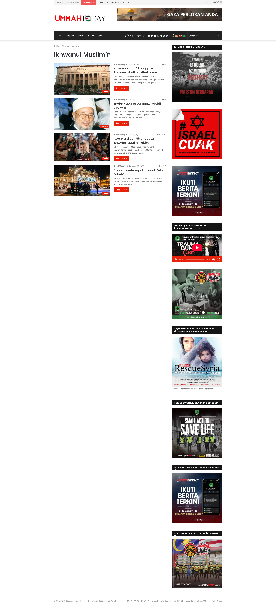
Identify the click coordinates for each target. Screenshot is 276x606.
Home (58, 36)
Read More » (121, 88)
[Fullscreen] (218, 259)
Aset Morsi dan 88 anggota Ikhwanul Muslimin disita (134, 141)
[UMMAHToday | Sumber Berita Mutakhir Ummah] (80, 18)
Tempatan (69, 36)
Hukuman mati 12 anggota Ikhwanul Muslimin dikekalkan (135, 70)
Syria (80, 36)
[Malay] (177, 36)
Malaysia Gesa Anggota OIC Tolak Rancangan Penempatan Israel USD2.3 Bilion (133, 2)
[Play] (176, 259)
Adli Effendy (120, 64)
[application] (197, 248)
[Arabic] (184, 36)
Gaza (100, 36)
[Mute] (213, 259)
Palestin (90, 36)
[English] (180, 36)
